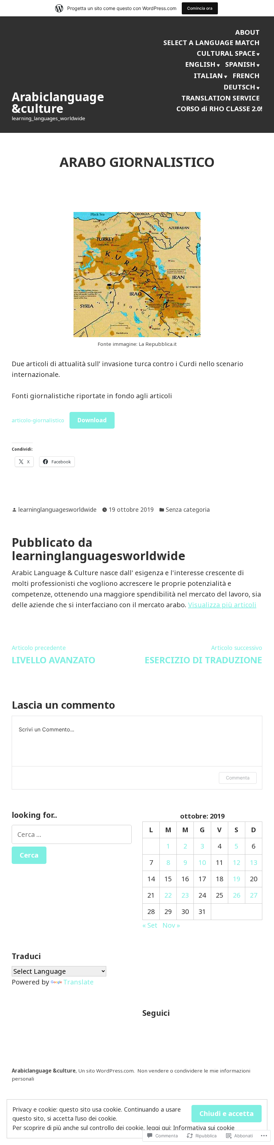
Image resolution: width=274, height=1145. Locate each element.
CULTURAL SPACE (226, 53)
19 (236, 878)
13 (253, 862)
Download (92, 420)
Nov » (171, 925)
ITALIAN (208, 75)
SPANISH (240, 64)
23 (185, 895)
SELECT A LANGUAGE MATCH (211, 42)
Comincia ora (200, 8)
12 (236, 862)
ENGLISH (200, 64)
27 (253, 895)
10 (202, 862)
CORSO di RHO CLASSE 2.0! (219, 108)
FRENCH (246, 75)
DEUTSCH (239, 86)
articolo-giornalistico (38, 420)
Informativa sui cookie (204, 1128)
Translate (78, 981)
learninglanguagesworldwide (57, 509)
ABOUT (247, 32)
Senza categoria (188, 509)
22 (168, 895)
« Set (149, 925)
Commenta (238, 777)
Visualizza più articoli (222, 604)
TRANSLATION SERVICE (220, 97)
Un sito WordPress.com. (106, 1070)
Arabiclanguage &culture (58, 102)
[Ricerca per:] (72, 834)
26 (236, 895)
